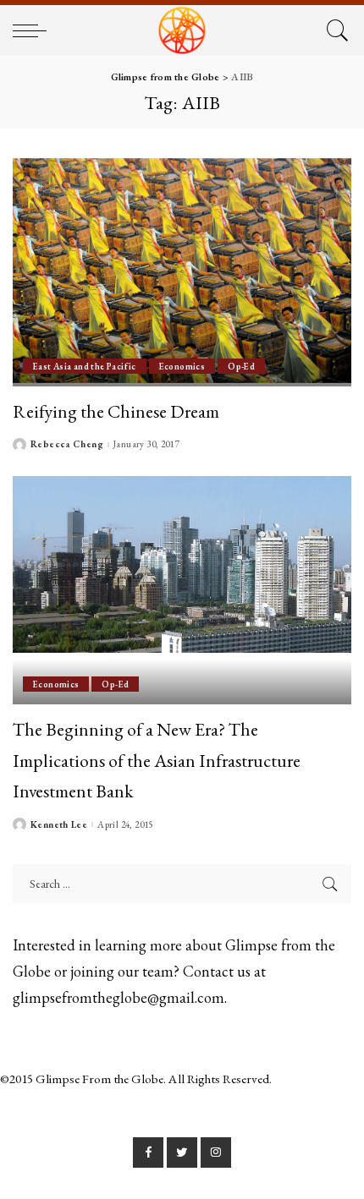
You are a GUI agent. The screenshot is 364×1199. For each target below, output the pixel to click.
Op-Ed (241, 366)
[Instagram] (216, 1152)
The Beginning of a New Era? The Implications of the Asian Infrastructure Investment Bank (157, 759)
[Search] (334, 30)
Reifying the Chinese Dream (116, 411)
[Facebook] (148, 1152)
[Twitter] (182, 1152)
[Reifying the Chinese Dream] (182, 272)
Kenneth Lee (58, 824)
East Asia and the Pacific (84, 366)
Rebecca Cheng (66, 444)
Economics (182, 366)
